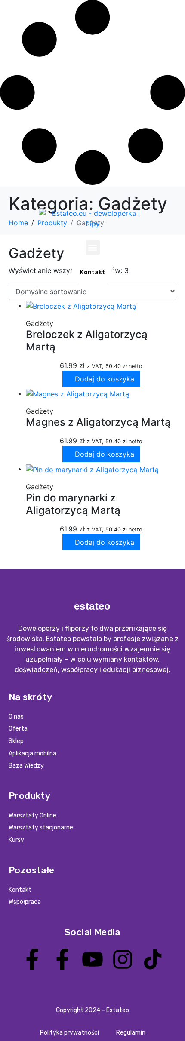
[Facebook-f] (32, 959)
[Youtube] (92, 959)
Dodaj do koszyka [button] (104, 379)
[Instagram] (122, 959)
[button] (93, 247)
